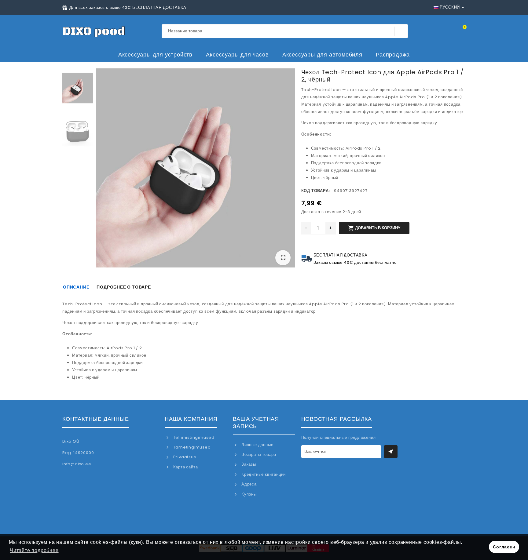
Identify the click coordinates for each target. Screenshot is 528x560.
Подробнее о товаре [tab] (124, 287)
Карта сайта (185, 467)
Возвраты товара (258, 454)
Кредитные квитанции (263, 474)
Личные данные (256, 445)
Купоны (248, 494)
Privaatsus (184, 457)
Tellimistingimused (193, 437)
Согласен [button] (504, 546)
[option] (195, 169)
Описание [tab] (76, 287)
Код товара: (315, 191)
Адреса (248, 484)
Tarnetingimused (191, 447)
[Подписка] (391, 451)
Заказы (248, 464)
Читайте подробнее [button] (34, 550)
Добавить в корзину (374, 228)
